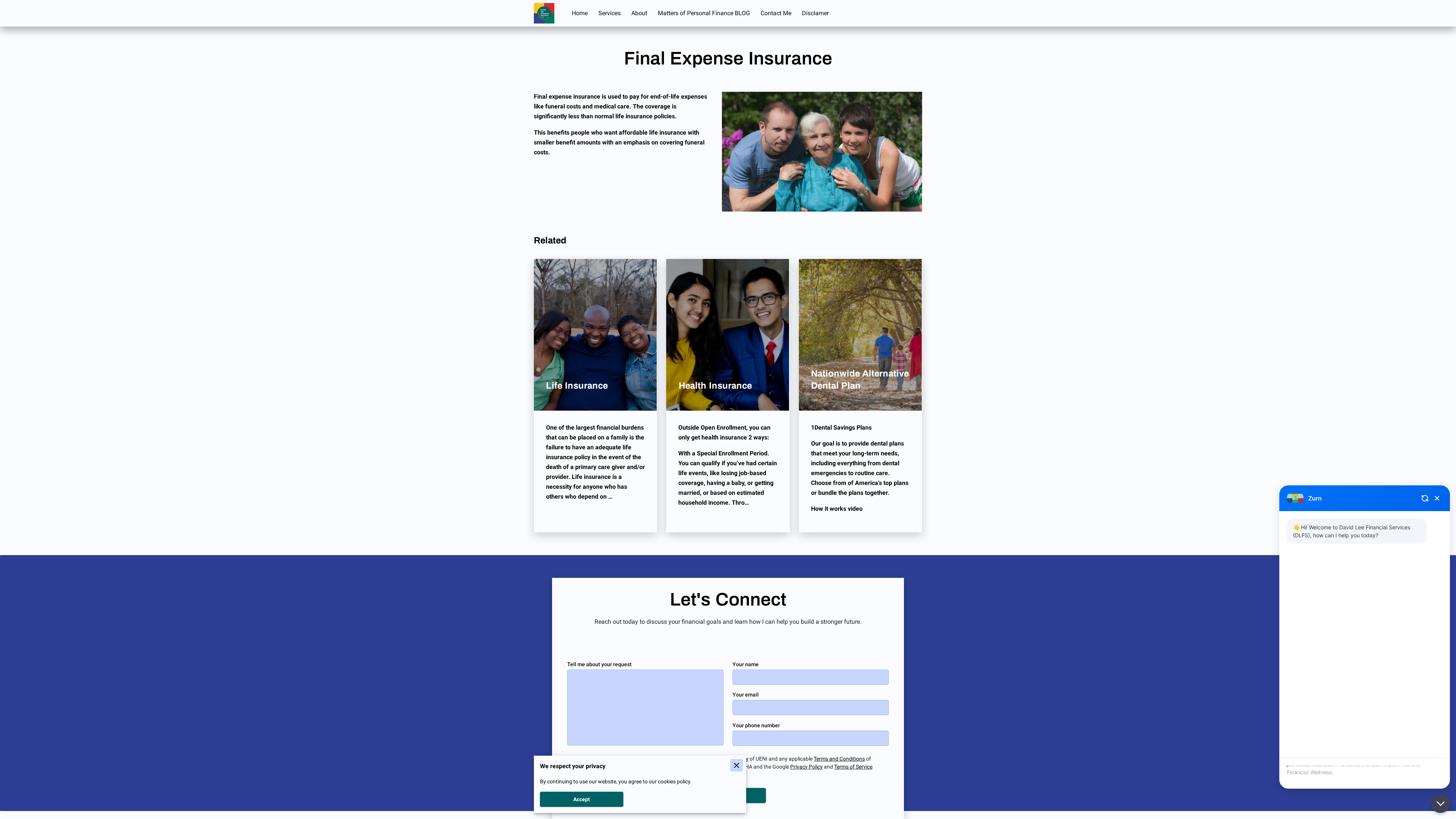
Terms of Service (853, 767)
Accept (581, 799)
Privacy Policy (806, 767)
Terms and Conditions (839, 759)
